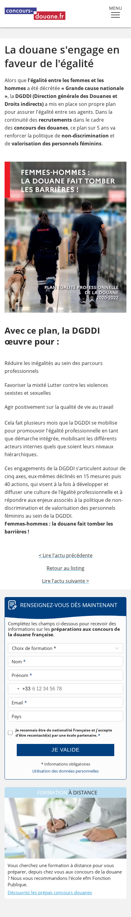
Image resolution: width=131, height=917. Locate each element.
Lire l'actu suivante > (65, 581)
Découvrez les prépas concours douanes (50, 892)
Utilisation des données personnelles (65, 771)
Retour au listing (65, 568)
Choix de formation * (34, 648)
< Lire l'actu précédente (66, 555)
